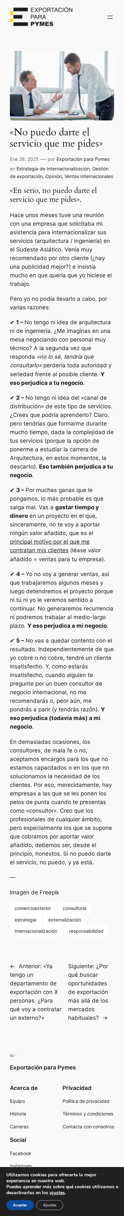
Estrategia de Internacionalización (53, 168)
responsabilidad (86, 931)
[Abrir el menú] (110, 17)
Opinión (53, 176)
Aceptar (20, 1205)
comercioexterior (33, 908)
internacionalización (36, 931)
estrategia (25, 920)
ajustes (57, 1193)
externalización (64, 920)
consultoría (74, 908)
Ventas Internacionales (88, 176)
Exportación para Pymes (83, 159)
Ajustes (50, 1205)
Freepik (49, 892)
